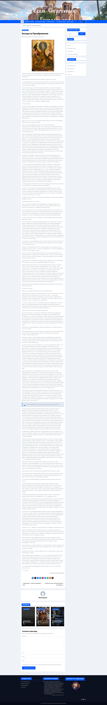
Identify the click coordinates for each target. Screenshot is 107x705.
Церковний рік (25, 30)
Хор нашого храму (61, 21)
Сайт (23, 660)
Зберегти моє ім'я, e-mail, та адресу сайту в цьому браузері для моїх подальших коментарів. (42, 664)
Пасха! (40, 621)
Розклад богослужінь (40, 21)
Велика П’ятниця (57, 621)
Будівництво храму (29, 21)
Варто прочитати (70, 68)
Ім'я (23, 652)
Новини (68, 45)
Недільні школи (51, 21)
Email (23, 656)
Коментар (24, 636)
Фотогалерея (70, 51)
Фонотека (69, 74)
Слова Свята (26, 621)
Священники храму (71, 48)
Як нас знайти (70, 21)
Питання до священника (72, 54)
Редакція (27, 36)
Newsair (56, 703)
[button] (85, 21)
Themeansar (63, 703)
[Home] (22, 21)
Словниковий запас (71, 65)
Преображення (41, 36)
